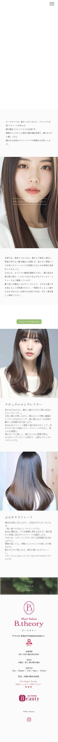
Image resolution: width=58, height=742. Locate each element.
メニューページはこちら (29, 321)
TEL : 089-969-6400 (28, 676)
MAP (29, 645)
